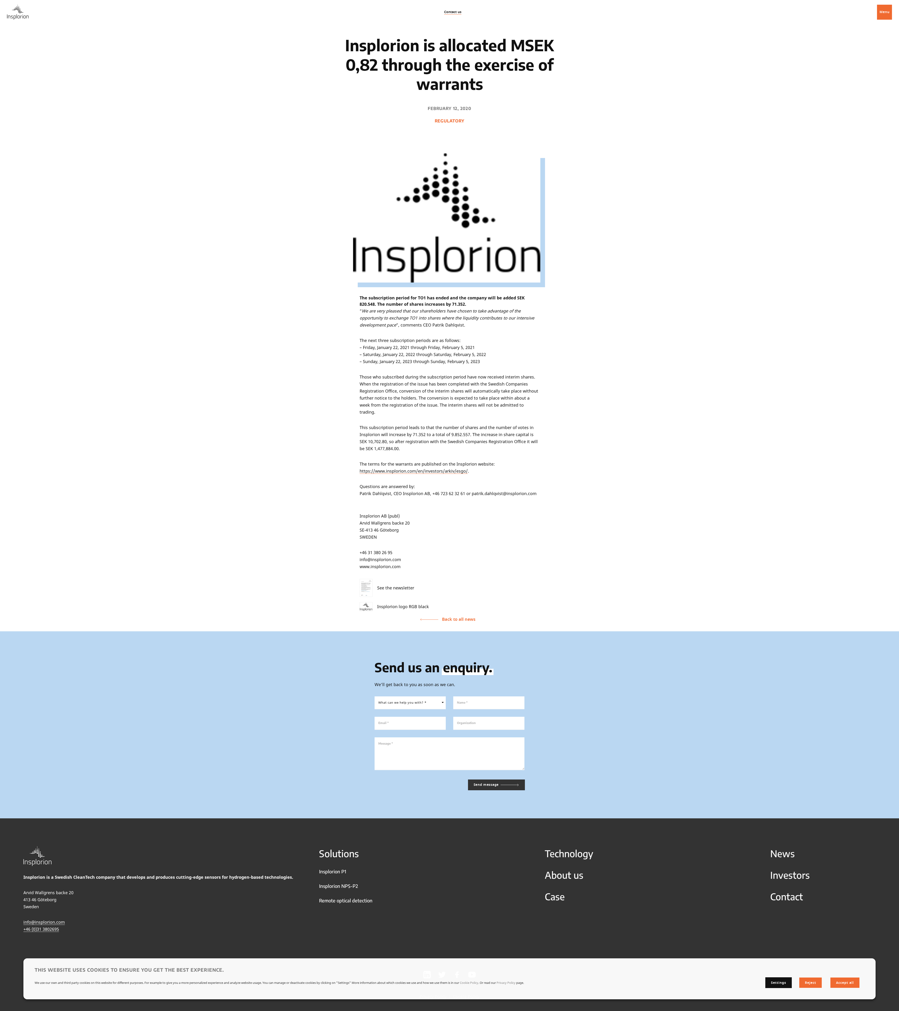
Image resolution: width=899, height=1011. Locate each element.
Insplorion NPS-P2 (338, 886)
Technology (569, 853)
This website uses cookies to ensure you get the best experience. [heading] (129, 970)
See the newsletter (395, 588)
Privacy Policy (506, 982)
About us (564, 875)
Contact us (452, 12)
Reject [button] (810, 982)
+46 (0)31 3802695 (41, 929)
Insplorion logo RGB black (403, 606)
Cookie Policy (469, 982)
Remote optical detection (345, 900)
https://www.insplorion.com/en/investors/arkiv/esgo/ (414, 471)
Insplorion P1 (332, 871)
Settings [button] (778, 982)
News (782, 853)
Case (555, 896)
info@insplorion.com (44, 922)
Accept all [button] (845, 982)
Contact (786, 896)
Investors (790, 875)
